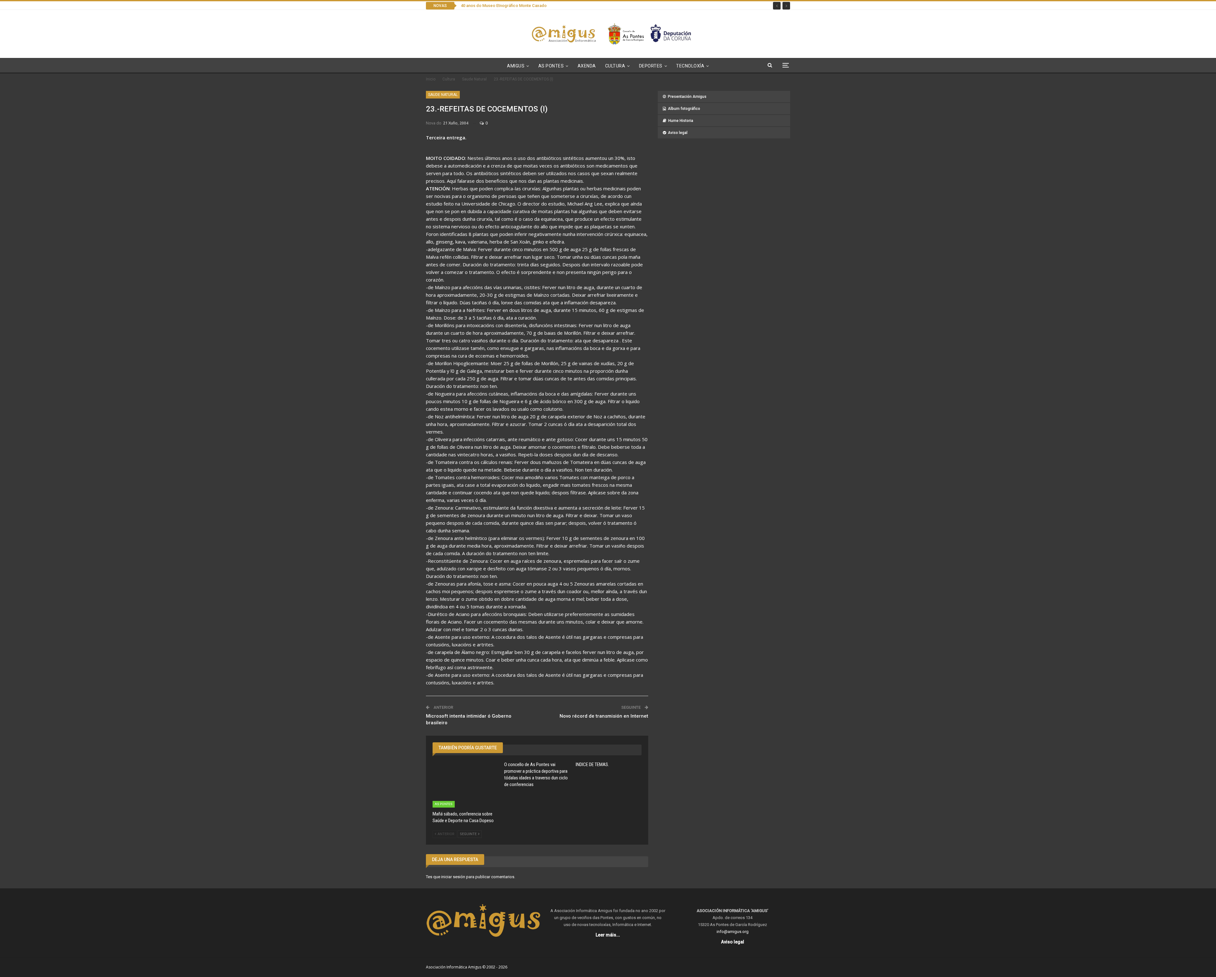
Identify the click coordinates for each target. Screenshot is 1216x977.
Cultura (615, 65)
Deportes (650, 65)
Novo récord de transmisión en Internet (604, 716)
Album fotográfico (684, 108)
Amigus (515, 65)
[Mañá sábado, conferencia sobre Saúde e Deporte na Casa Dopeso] (465, 784)
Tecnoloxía (690, 65)
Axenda (587, 65)
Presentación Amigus (687, 96)
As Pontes (551, 65)
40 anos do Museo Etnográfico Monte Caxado (504, 5)
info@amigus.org (733, 931)
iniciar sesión (453, 876)
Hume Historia (680, 120)
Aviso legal (677, 132)
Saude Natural (443, 94)
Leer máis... (608, 934)
